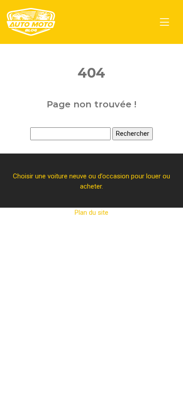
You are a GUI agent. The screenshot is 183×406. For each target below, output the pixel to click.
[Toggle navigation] (164, 22)
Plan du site (91, 213)
